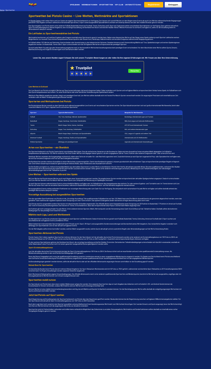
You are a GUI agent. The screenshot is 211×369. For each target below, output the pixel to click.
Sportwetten (106, 5)
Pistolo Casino (36, 21)
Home (2, 10)
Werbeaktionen (89, 5)
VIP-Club (119, 5)
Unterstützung (133, 5)
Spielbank (75, 5)
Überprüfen (134, 71)
